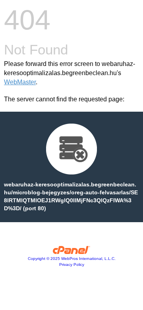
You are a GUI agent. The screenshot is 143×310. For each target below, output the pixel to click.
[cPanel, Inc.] (72, 252)
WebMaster (20, 82)
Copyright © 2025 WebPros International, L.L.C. (72, 258)
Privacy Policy (71, 264)
